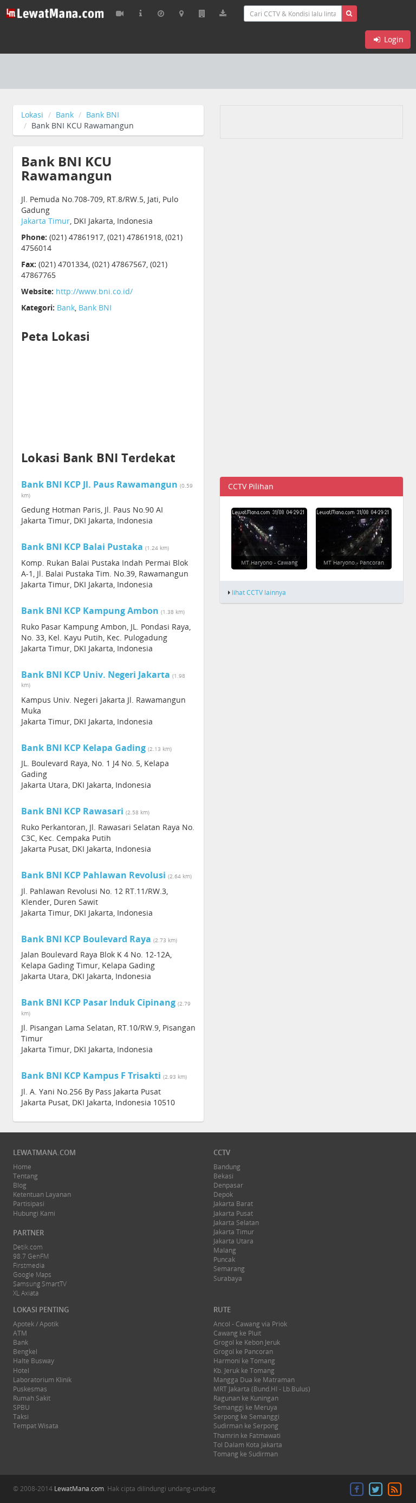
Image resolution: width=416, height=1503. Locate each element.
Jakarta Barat (233, 1203)
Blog (20, 1185)
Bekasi (223, 1176)
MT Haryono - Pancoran (353, 562)
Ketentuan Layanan (42, 1194)
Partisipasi (28, 1203)
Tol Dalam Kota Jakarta (247, 1444)
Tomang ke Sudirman (245, 1454)
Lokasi (32, 114)
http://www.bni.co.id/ (94, 291)
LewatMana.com (79, 1488)
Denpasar (228, 1185)
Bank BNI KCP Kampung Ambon (90, 611)
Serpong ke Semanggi (246, 1416)
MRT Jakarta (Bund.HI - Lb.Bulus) (261, 1389)
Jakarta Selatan (236, 1222)
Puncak (224, 1259)
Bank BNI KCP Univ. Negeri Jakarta (95, 675)
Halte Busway (33, 1360)
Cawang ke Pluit (237, 1333)
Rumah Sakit (31, 1398)
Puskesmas (30, 1389)
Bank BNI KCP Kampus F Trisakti (91, 1075)
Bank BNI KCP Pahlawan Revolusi (93, 875)
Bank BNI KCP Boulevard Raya (86, 939)
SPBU (21, 1407)
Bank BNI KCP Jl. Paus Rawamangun (99, 484)
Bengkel (25, 1351)
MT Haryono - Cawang (269, 562)
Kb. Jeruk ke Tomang (244, 1370)
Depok (223, 1194)
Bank (65, 114)
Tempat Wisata (35, 1425)
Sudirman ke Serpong (245, 1425)
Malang (224, 1250)
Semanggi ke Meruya (245, 1407)
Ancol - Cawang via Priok (250, 1324)
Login (393, 39)
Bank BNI (102, 114)
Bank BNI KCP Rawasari (72, 811)
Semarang (229, 1268)
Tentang (25, 1176)
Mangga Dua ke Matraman (254, 1379)
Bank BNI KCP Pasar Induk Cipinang (98, 1002)
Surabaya (227, 1278)
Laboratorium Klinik (42, 1379)
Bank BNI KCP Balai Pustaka (82, 547)
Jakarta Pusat (233, 1213)
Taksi (21, 1416)
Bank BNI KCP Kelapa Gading (83, 748)
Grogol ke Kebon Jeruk (246, 1342)
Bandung (226, 1166)
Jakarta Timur (45, 221)
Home (22, 1166)
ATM (20, 1333)
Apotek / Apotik (35, 1324)
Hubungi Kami (34, 1213)
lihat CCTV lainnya (259, 592)
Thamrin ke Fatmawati (247, 1435)
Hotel (21, 1370)
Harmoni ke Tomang (244, 1360)
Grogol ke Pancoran (243, 1351)
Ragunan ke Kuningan (245, 1398)
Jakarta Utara (233, 1241)
